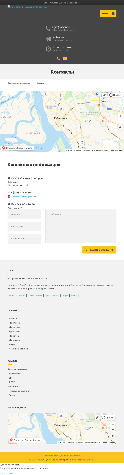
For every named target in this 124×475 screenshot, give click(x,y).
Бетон (12, 395)
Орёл (47, 295)
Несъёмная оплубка (19, 391)
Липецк (55, 295)
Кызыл (31, 295)
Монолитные (14, 386)
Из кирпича (15, 327)
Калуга (65, 295)
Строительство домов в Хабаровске (62, 455)
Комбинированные (18, 348)
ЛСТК (12, 382)
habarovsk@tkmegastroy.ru (24, 196)
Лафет (12, 344)
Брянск (74, 295)
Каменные (12, 318)
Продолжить (6, 473)
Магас (39, 295)
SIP (10, 377)
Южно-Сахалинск (16, 295)
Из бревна (14, 340)
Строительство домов (19, 83)
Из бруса (14, 335)
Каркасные (14, 373)
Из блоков (14, 322)
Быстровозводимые (17, 369)
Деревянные (14, 331)
